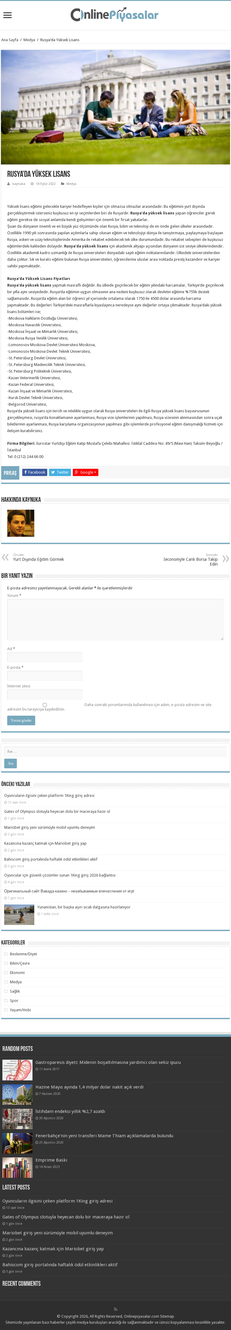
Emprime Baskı (51, 1160)
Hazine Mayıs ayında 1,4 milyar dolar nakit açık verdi (89, 1087)
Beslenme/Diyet (23, 954)
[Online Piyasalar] (115, 14)
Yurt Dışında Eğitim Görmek (38, 557)
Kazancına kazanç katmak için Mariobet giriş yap (45, 843)
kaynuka (18, 184)
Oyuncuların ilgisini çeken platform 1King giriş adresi (49, 795)
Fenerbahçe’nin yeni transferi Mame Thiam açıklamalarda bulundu (104, 1135)
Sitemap (167, 1316)
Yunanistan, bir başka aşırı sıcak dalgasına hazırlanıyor (84, 907)
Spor (14, 1000)
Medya (29, 40)
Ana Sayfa (9, 40)
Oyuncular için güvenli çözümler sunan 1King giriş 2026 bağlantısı (60, 875)
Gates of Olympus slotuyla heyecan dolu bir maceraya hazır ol (57, 811)
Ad (11, 649)
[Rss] (115, 1309)
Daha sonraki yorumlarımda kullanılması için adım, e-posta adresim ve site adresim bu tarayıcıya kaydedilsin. (109, 706)
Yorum (14, 595)
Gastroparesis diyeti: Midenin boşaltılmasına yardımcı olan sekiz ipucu (108, 1062)
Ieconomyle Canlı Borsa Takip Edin (191, 560)
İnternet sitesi (18, 686)
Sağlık (15, 991)
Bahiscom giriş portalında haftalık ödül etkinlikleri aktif (50, 859)
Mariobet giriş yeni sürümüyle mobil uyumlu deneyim (49, 827)
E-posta (15, 667)
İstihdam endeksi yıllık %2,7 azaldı (70, 1111)
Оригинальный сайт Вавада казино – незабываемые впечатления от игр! (69, 891)
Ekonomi (17, 972)
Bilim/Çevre (20, 963)
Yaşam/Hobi (20, 1010)
